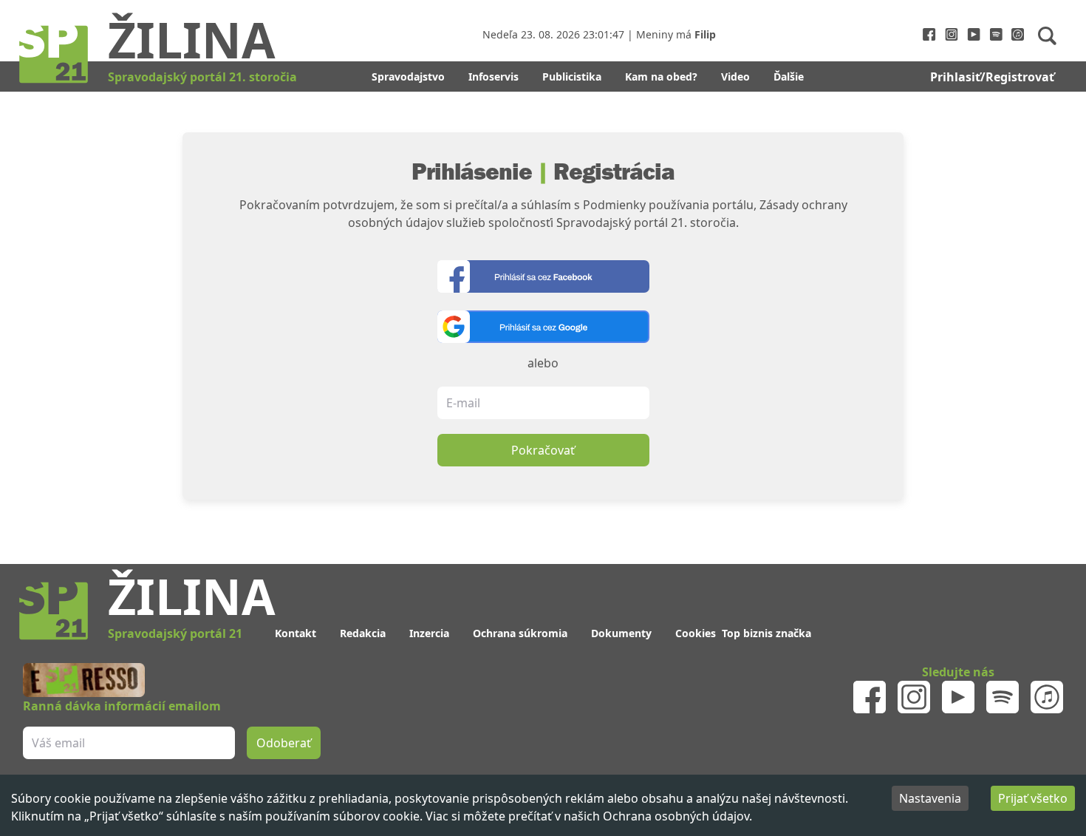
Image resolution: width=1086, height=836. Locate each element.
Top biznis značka (766, 633)
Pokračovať (543, 450)
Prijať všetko (1033, 798)
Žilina (192, 39)
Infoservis (493, 76)
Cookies (695, 633)
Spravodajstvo (408, 76)
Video (735, 76)
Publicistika (571, 76)
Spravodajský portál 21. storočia (202, 77)
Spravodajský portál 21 (175, 633)
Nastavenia (930, 798)
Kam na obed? (661, 76)
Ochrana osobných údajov (676, 816)
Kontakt (295, 633)
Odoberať (283, 743)
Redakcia (363, 633)
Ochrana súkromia (520, 633)
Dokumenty (621, 633)
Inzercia (429, 633)
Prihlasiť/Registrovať (992, 77)
